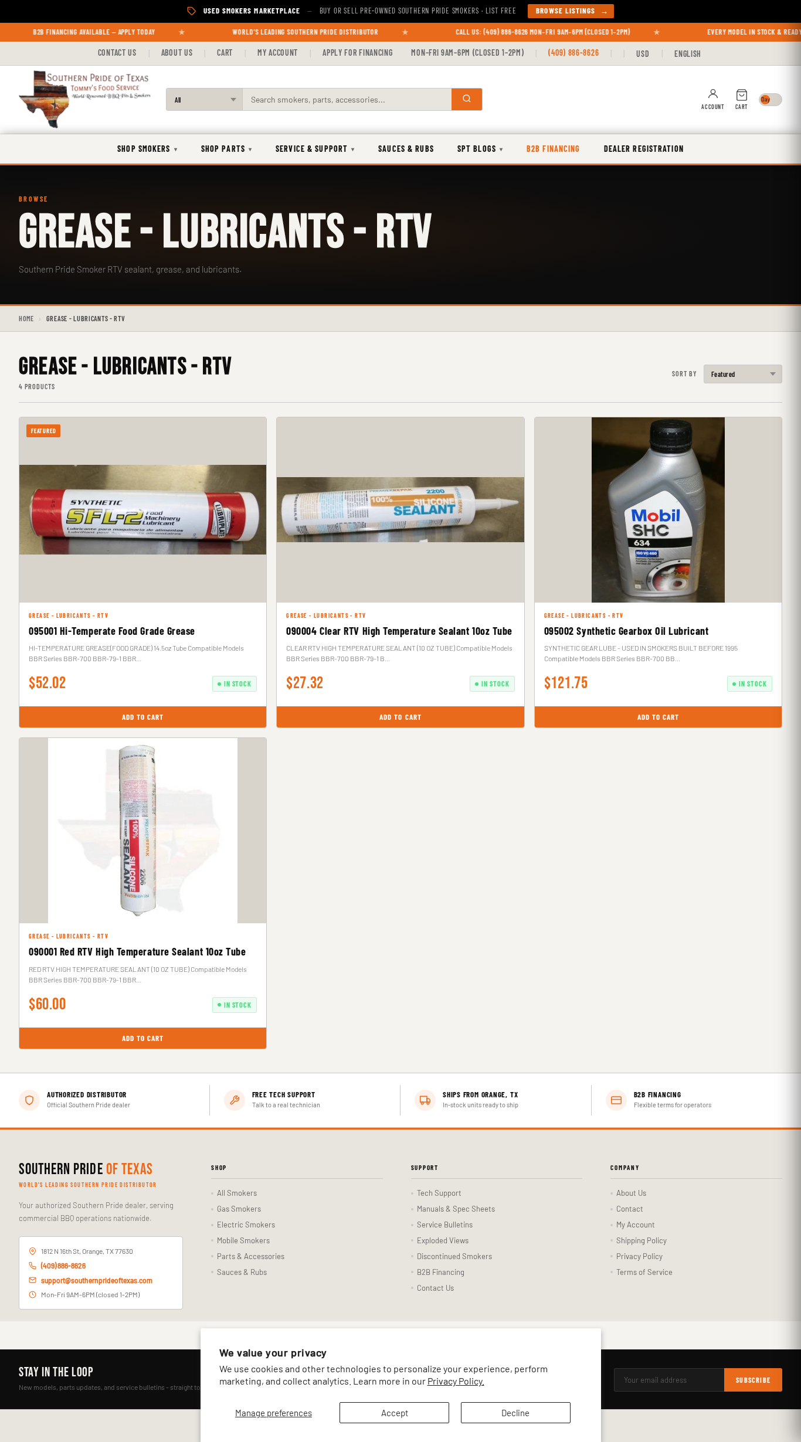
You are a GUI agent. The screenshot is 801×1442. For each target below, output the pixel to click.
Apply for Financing (357, 52)
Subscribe (753, 1380)
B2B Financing (554, 149)
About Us (177, 52)
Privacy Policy (639, 1256)
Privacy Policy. (455, 1380)
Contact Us (117, 52)
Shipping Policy (641, 1240)
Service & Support (315, 149)
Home (26, 318)
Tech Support (439, 1193)
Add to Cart (143, 717)
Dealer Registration (644, 149)
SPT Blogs (480, 149)
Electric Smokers (246, 1224)
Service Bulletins (445, 1224)
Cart (225, 52)
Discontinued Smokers (454, 1256)
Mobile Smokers (243, 1240)
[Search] (467, 99)
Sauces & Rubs (406, 149)
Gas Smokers (239, 1208)
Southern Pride (86, 1170)
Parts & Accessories (250, 1256)
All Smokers (237, 1193)
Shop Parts (226, 149)
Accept (394, 1412)
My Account (277, 52)
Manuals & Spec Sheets (456, 1208)
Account (712, 106)
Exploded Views (443, 1240)
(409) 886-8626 (573, 52)
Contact (629, 1208)
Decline (515, 1412)
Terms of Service (644, 1272)
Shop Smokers (147, 149)
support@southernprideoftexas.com (96, 1280)
